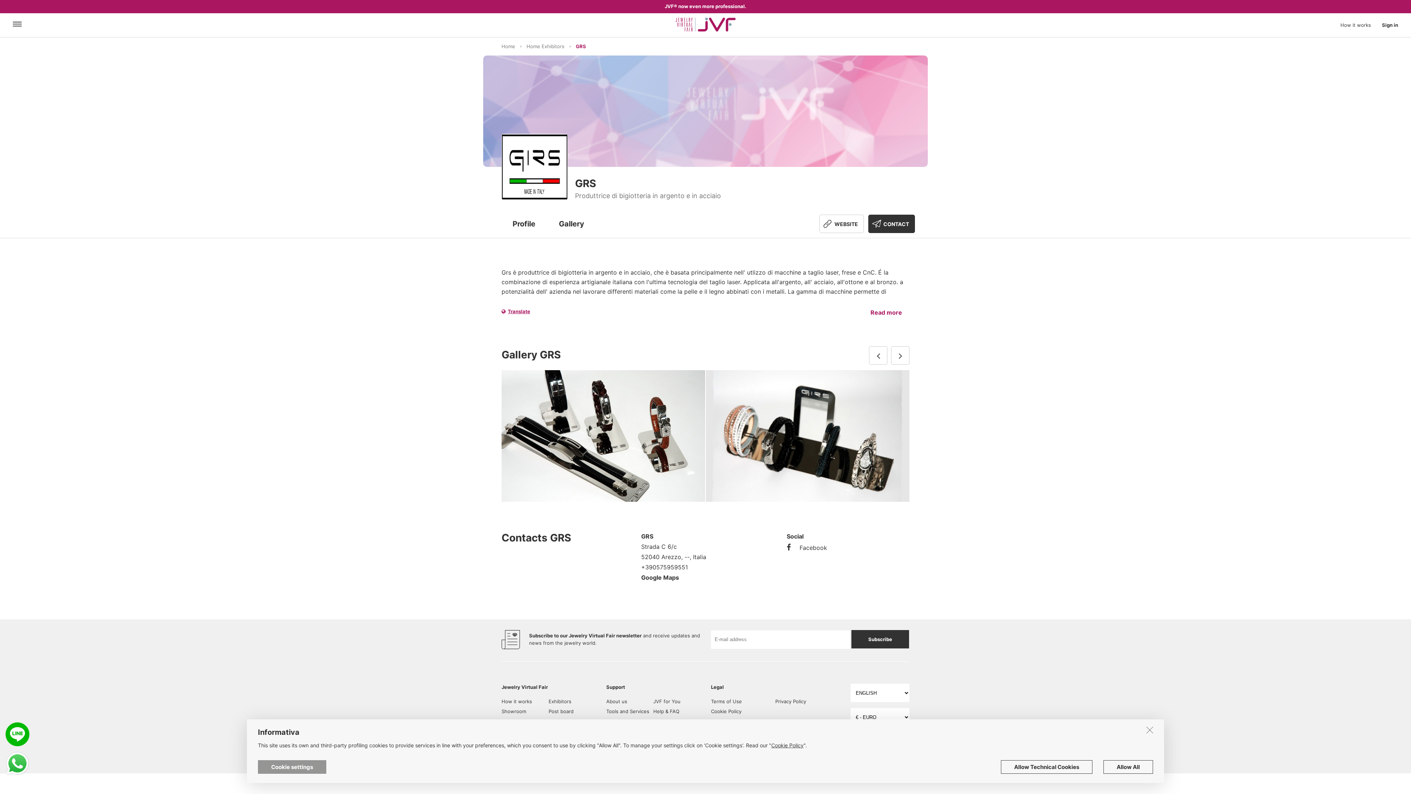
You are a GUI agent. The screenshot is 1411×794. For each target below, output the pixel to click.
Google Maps (660, 577)
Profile (524, 223)
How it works (1355, 25)
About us (616, 701)
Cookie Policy (726, 711)
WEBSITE (846, 224)
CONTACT (896, 224)
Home (508, 46)
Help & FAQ (666, 711)
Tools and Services (627, 711)
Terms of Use (726, 701)
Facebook (813, 547)
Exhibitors (560, 701)
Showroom (514, 711)
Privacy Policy (790, 701)
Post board (561, 711)
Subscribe (880, 639)
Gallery (571, 223)
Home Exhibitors (545, 46)
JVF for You (667, 701)
